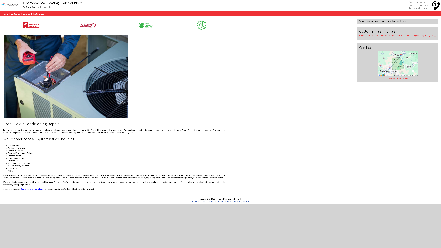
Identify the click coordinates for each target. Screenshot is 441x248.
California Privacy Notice (237, 201)
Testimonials (38, 14)
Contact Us (15, 14)
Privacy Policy (198, 201)
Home (5, 14)
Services (26, 14)
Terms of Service (215, 201)
